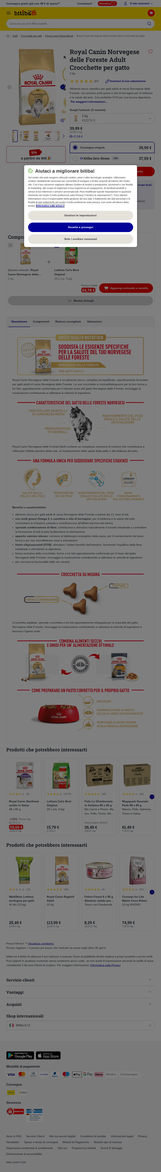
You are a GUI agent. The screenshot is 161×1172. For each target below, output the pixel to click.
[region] (80, 206)
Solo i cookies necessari (80, 238)
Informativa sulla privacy (50, 206)
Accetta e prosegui (80, 227)
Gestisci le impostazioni (80, 215)
